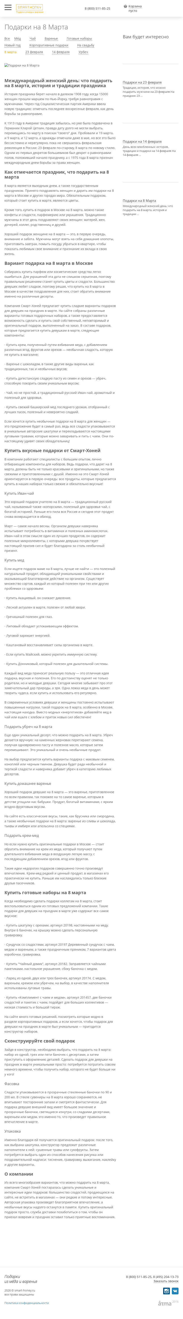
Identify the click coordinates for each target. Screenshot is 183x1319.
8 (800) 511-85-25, (139, 1277)
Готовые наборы (79, 38)
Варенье (51, 38)
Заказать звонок (166, 1281)
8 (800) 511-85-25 (97, 8)
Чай (33, 38)
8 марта (10, 52)
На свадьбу (85, 45)
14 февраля (61, 52)
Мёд (17, 38)
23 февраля (34, 52)
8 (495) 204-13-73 (166, 1277)
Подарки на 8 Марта (139, 200)
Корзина (135, 6)
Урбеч (83, 52)
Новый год (12, 45)
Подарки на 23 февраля (142, 82)
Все (7, 38)
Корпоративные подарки (48, 45)
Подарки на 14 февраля (142, 141)
